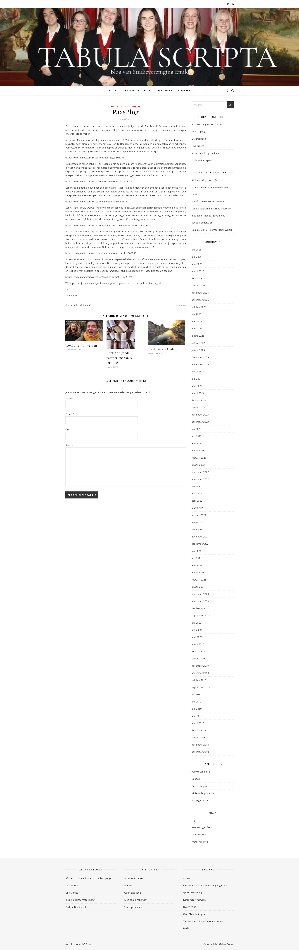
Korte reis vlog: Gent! (194, 899)
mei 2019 (197, 708)
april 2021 (197, 565)
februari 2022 (199, 515)
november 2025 (200, 299)
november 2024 (200, 364)
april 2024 (197, 385)
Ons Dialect (198, 145)
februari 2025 (199, 342)
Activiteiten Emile (201, 771)
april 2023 (197, 443)
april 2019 (197, 715)
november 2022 (200, 479)
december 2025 (200, 292)
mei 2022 (197, 493)
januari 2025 (198, 350)
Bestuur (196, 778)
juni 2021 (196, 550)
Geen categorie (200, 785)
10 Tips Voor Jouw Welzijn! (219, 229)
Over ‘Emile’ (165, 90)
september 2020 (201, 615)
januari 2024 (198, 407)
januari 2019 (198, 737)
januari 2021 (198, 586)
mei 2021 (197, 558)
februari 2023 (199, 457)
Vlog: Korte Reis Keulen (214, 180)
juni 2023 (196, 428)
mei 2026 (197, 256)
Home (112, 90)
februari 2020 (199, 651)
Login (194, 820)
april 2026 (197, 263)
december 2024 (200, 357)
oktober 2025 (199, 307)
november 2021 (200, 536)
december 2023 (200, 414)
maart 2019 (198, 723)
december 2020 (200, 593)
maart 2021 (198, 572)
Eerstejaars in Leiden (162, 349)
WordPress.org (200, 841)
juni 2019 (196, 701)
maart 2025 (198, 335)
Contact (184, 90)
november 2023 (200, 421)
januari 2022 (198, 522)
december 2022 (200, 472)
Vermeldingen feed (202, 827)
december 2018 (200, 744)
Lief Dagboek (199, 138)
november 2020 (200, 601)
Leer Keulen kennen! (213, 201)
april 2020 (197, 637)
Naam (69, 398)
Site (67, 429)
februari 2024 (199, 400)
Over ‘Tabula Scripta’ (136, 90)
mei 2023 (197, 436)
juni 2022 (196, 486)
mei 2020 (197, 629)
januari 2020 (198, 658)
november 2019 (200, 672)
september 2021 (201, 543)
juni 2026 (196, 249)
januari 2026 (198, 285)
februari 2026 (199, 278)
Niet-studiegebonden (125, 106)
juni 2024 (196, 371)
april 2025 (197, 328)
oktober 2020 (199, 608)
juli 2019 (196, 694)
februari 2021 (199, 579)
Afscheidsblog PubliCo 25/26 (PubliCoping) (88, 878)
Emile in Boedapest (202, 160)
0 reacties (181, 305)
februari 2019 (199, 730)
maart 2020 (198, 644)
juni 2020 (196, 622)
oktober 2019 (199, 680)
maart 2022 (198, 507)
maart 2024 (198, 393)
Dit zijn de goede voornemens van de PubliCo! (120, 358)
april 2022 (197, 500)
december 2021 (200, 529)
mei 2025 (197, 321)
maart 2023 (198, 450)
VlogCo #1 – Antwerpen (81, 345)
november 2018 (200, 751)
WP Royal (86, 944)
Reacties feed (199, 834)
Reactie (69, 445)
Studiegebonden (200, 800)
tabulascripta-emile (81, 305)
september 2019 (201, 687)
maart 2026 (198, 271)
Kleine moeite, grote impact (207, 153)
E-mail (69, 413)
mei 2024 (197, 378)
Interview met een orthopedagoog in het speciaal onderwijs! (211, 215)
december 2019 (200, 665)
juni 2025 (196, 314)
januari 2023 (198, 464)
